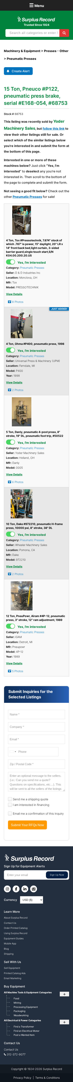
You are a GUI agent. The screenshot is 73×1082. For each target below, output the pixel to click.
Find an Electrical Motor (26, 1030)
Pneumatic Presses (27, 197)
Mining (17, 1002)
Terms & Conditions (47, 1077)
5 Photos (17, 671)
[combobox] (12, 751)
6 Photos (17, 482)
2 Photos (17, 390)
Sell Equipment (12, 967)
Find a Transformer (24, 1026)
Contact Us (10, 922)
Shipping (8, 953)
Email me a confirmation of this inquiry (38, 813)
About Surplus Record (15, 917)
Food (16, 998)
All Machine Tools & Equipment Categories (28, 992)
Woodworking (21, 1015)
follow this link (53, 128)
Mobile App (10, 943)
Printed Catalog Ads (15, 973)
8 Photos (17, 301)
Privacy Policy (22, 1077)
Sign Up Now (57, 874)
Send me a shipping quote (30, 799)
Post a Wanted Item (24, 1034)
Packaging (19, 1011)
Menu (36, 5)
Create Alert (21, 71)
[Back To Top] (62, 1071)
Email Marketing (12, 978)
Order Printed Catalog (15, 927)
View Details (14, 294)
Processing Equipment (26, 1007)
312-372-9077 (16, 1054)
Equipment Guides (14, 938)
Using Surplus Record (15, 933)
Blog (6, 948)
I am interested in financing (31, 805)
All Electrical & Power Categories (22, 1020)
